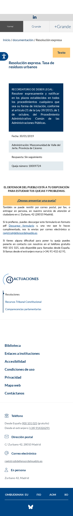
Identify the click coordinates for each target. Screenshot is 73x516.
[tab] (12, 17)
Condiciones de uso (19, 369)
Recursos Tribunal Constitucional (23, 301)
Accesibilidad (15, 361)
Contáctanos (14, 393)
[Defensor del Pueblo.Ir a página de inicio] (36, 330)
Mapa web (13, 385)
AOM (52, 494)
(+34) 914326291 (39, 428)
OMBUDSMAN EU (16, 494)
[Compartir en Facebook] (12, 17)
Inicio (6, 40)
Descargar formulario (21, 225)
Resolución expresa (49, 40)
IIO (66, 494)
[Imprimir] (58, 17)
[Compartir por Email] (46, 17)
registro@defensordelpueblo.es (20, 233)
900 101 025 (29, 423)
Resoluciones (12, 294)
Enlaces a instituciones (22, 353)
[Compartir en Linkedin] (34, 17)
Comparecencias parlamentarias (23, 309)
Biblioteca (13, 345)
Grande (36, 26)
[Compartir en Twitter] (23, 17)
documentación (23, 40)
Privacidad (13, 377)
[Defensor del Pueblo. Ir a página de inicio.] (36, 7)
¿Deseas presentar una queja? (36, 200)
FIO (39, 494)
